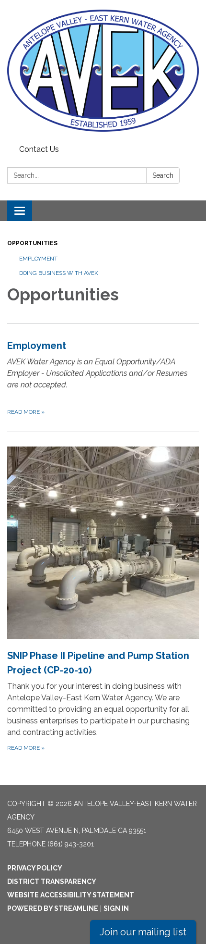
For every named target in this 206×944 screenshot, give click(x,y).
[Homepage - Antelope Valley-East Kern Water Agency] (103, 71)
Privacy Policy (34, 868)
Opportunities (32, 243)
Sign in (116, 908)
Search (162, 175)
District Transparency (51, 881)
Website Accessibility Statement (70, 895)
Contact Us (39, 149)
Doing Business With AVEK (58, 273)
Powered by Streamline (52, 908)
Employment (38, 258)
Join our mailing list (143, 932)
